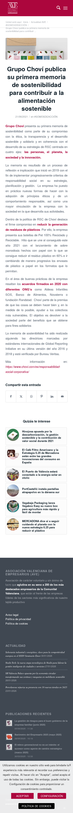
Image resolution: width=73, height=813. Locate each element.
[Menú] (65, 8)
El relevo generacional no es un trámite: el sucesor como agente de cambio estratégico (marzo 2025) (38, 748)
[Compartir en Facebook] (11, 396)
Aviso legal (11, 615)
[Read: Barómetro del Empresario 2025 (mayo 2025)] (9, 737)
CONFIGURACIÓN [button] (52, 796)
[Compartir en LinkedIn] (52, 396)
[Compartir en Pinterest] (42, 396)
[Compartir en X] (21, 396)
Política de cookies (16, 623)
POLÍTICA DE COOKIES (36, 806)
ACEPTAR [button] (22, 796)
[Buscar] (56, 8)
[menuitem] (56, 8)
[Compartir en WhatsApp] (31, 396)
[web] (36, 49)
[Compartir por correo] (62, 396)
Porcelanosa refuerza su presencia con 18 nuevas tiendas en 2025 (36, 687)
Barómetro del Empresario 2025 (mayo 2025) (38, 734)
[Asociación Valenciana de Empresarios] (30, 8)
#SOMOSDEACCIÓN (46, 116)
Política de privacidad (18, 619)
